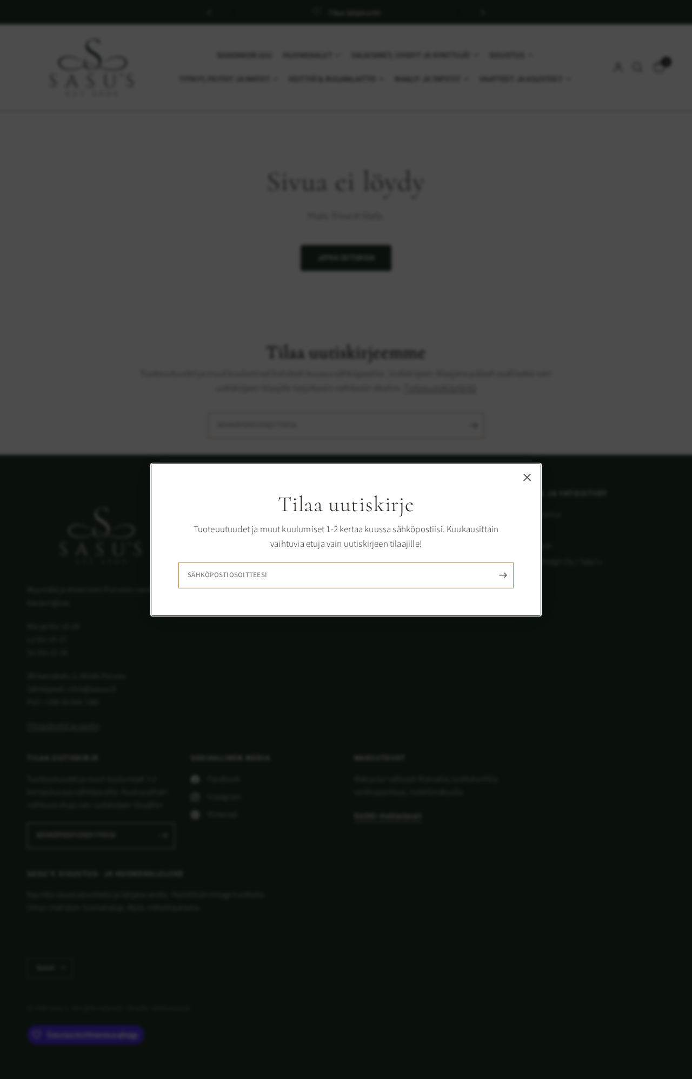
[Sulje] (527, 477)
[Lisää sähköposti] (503, 575)
